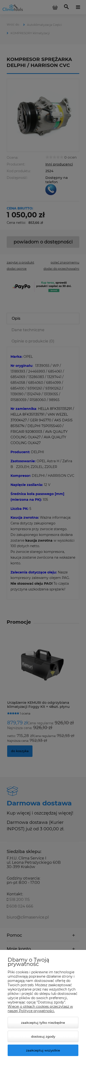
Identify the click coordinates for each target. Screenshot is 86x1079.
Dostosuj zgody (43, 1036)
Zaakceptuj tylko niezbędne (43, 1022)
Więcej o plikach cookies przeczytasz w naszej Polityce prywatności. (40, 1008)
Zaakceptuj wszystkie (43, 1050)
